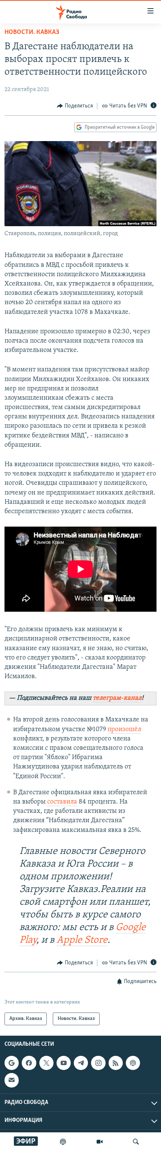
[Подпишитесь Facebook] (29, 1063)
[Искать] (136, 1141)
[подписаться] (11, 1080)
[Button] (75, 106)
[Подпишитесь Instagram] (98, 1063)
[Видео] (99, 1141)
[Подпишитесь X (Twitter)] (46, 1063)
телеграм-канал (117, 698)
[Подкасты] (133, 1063)
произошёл (124, 729)
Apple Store (82, 940)
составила (62, 802)
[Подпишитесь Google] (11, 1063)
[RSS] (116, 1063)
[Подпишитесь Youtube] (64, 1063)
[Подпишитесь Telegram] (81, 1063)
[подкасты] (63, 1141)
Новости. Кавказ (31, 32)
